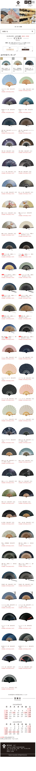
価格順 (23, 36)
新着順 (27, 36)
